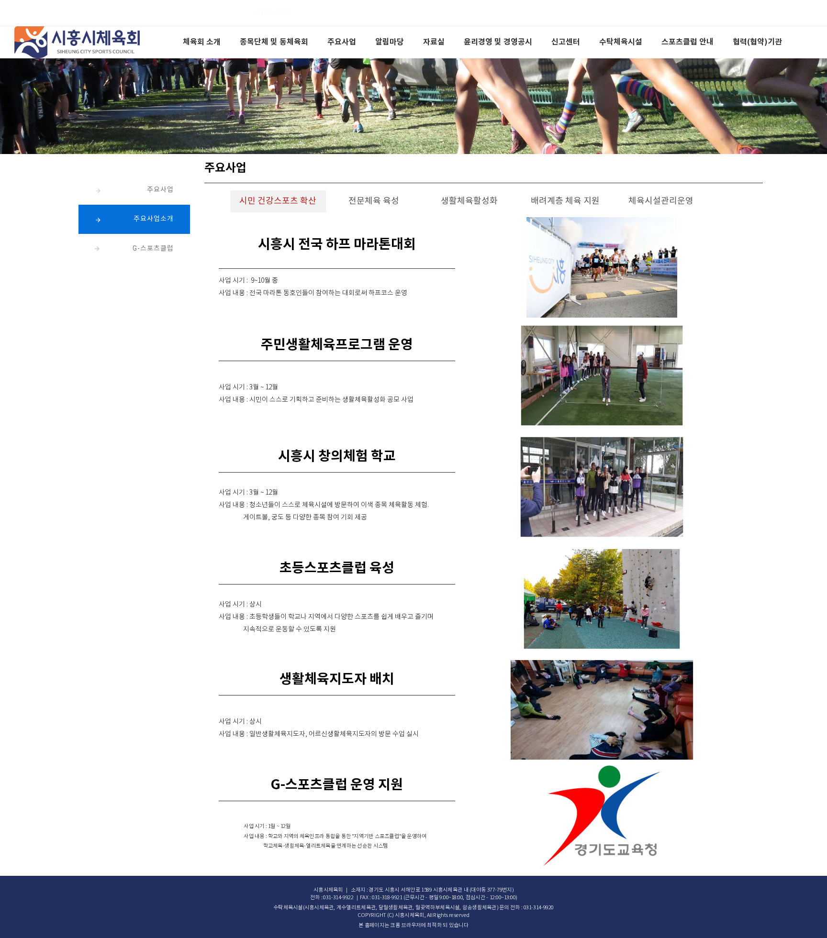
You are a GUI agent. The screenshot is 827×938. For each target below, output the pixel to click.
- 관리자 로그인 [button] (270, 12)
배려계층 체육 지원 (565, 201)
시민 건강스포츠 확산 (277, 201)
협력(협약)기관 (757, 42)
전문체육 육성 (373, 201)
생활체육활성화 (469, 201)
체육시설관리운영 (660, 201)
